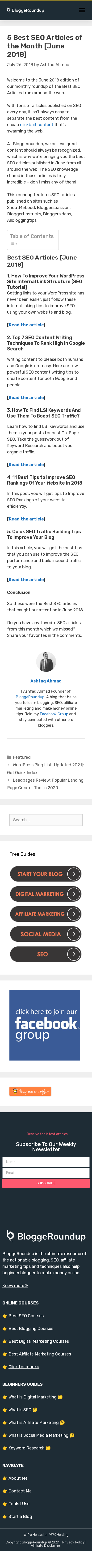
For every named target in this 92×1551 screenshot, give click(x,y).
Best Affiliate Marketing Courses (39, 1354)
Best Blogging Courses (30, 1328)
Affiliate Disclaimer (46, 1546)
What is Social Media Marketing (38, 1435)
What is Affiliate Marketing (33, 1422)
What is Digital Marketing (32, 1397)
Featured (22, 757)
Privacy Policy (73, 1542)
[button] (82, 10)
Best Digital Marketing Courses (38, 1341)
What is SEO (19, 1409)
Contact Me (20, 1491)
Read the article (26, 325)
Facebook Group (54, 714)
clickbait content (36, 124)
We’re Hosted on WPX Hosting (46, 1535)
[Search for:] (46, 820)
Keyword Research (26, 1448)
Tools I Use (18, 1503)
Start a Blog (20, 1516)
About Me (18, 1478)
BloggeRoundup (30, 697)
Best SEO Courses (26, 1315)
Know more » (15, 1285)
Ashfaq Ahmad (46, 681)
